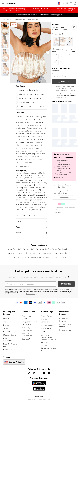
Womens (9, 19)
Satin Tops (35, 19)
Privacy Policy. (31, 294)
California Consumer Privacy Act (48, 348)
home (3, 19)
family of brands (10, 292)
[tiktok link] (49, 373)
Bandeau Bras (64, 249)
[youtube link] (44, 373)
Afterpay (6, 322)
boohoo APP (8, 350)
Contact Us (26, 339)
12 (73, 56)
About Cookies (47, 325)
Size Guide (7, 319)
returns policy (64, 197)
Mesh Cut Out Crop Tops (56, 257)
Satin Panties (23, 249)
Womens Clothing (19, 19)
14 (55, 62)
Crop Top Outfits (18, 257)
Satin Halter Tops (14, 253)
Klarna (6, 325)
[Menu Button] (3, 3)
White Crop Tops (49, 249)
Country (6, 357)
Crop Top (12, 249)
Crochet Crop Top (45, 253)
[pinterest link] (34, 373)
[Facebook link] (39, 373)
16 (61, 62)
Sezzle (5, 328)
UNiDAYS (7, 332)
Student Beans (9, 335)
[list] (30, 52)
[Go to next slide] (47, 52)
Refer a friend (65, 330)
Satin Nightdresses (63, 253)
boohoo (55, 25)
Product (44, 332)
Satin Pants (36, 249)
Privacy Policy (69, 95)
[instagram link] (29, 373)
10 (67, 56)
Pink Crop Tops (29, 253)
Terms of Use (46, 328)
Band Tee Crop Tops (35, 257)
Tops (28, 19)
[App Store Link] (39, 386)
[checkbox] (53, 92)
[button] (59, 4)
